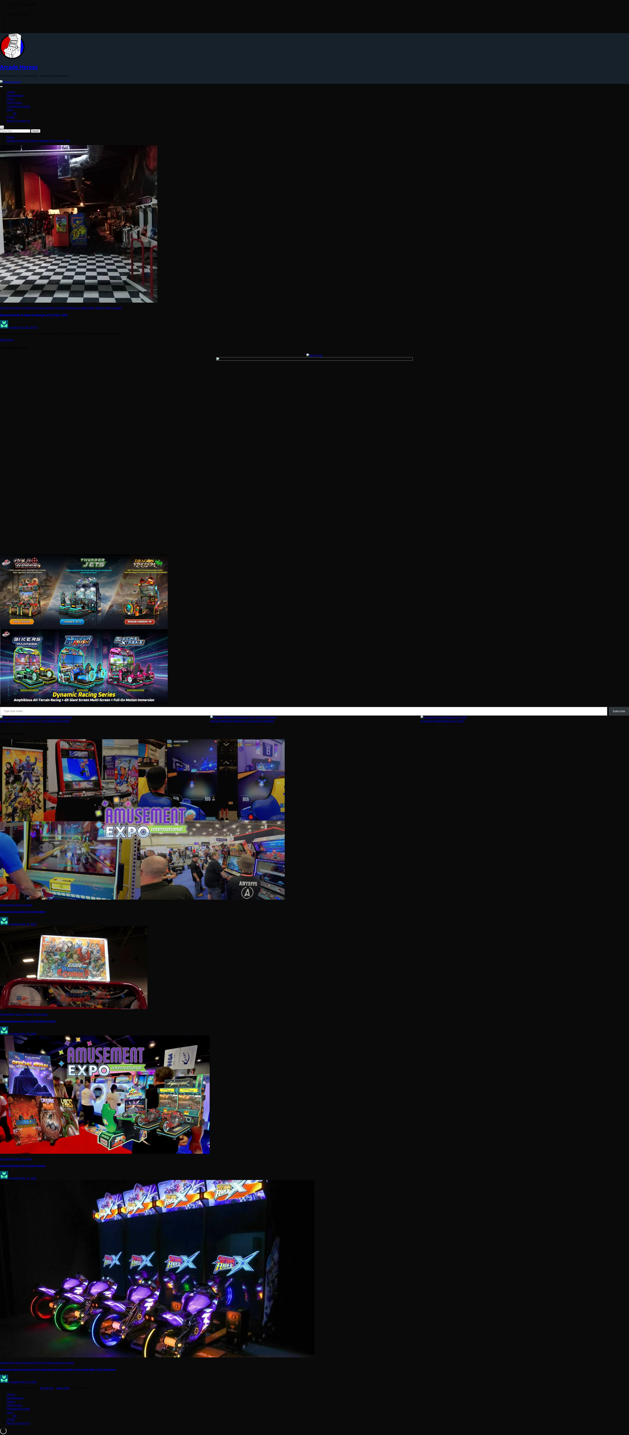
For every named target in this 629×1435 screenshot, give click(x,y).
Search (35, 131)
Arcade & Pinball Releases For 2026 (442, 721)
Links (10, 110)
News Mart (63, 1388)
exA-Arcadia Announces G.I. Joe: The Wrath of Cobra (28, 1021)
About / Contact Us (18, 121)
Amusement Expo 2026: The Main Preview (22, 1165)
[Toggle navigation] (1, 86)
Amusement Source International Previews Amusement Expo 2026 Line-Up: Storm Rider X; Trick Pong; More (58, 1369)
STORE (11, 117)
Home (11, 92)
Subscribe (619, 711)
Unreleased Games (18, 106)
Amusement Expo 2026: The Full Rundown (22, 911)
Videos (11, 99)
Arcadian (14, 327)
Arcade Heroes (19, 66)
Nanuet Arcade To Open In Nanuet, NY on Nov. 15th (38, 141)
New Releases (15, 95)
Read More (7, 340)
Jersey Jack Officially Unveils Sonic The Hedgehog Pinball (34, 721)
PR (14, 113)
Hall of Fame (14, 102)
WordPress (47, 1388)
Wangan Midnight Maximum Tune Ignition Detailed (242, 721)
